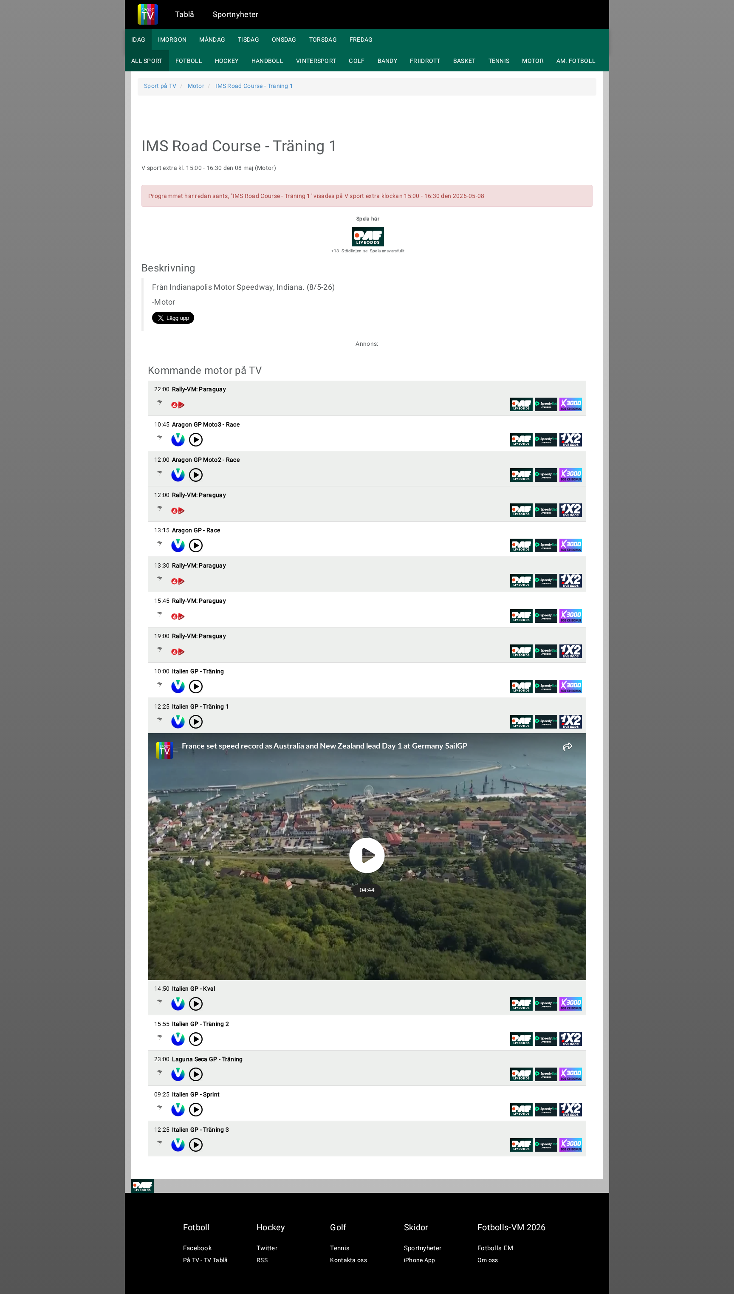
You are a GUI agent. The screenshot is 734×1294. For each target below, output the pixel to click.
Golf (356, 60)
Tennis (499, 60)
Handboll (267, 60)
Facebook (197, 1248)
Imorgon (172, 39)
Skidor (416, 1227)
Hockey (227, 60)
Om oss (487, 1260)
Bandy (388, 60)
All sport (147, 60)
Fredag (361, 39)
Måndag (212, 39)
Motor (533, 60)
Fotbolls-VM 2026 (511, 1227)
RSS (262, 1260)
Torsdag (323, 39)
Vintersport (316, 60)
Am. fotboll (576, 60)
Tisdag (248, 39)
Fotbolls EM (495, 1248)
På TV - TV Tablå (205, 1260)
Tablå (185, 14)
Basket (464, 60)
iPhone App (419, 1260)
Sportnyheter (236, 14)
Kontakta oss (348, 1260)
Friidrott (425, 60)
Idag (138, 39)
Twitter (267, 1248)
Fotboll (188, 60)
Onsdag (284, 39)
